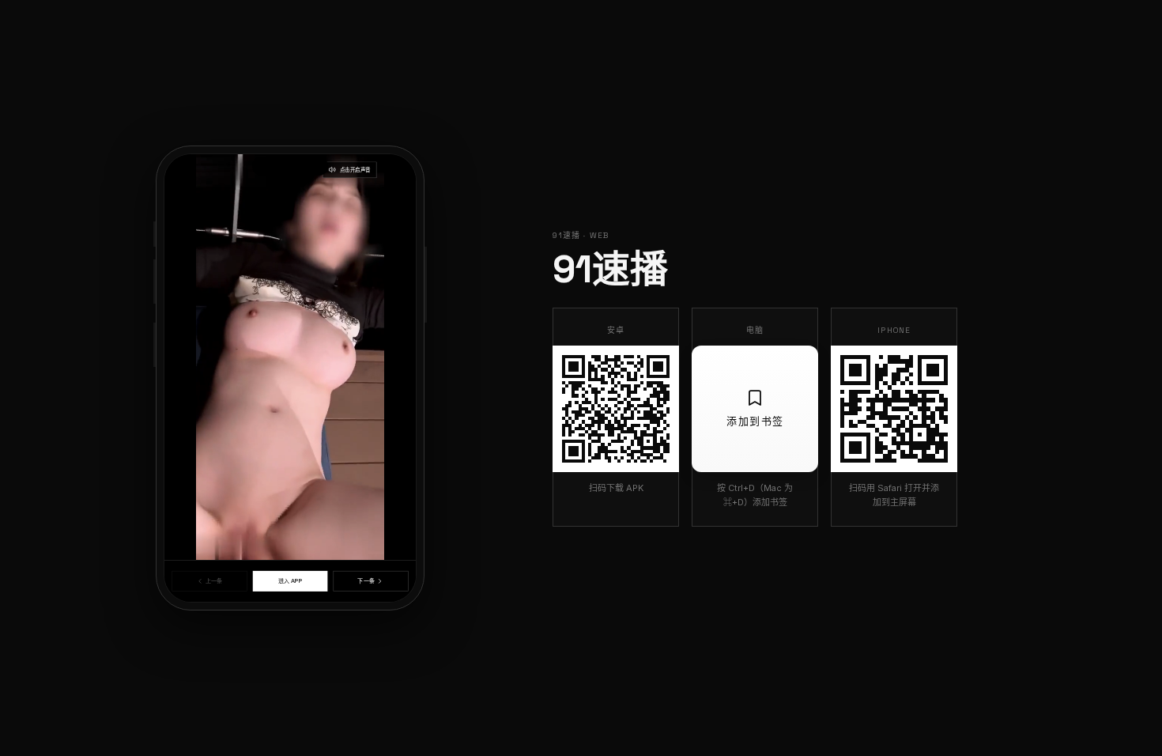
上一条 (214, 580)
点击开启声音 (355, 170)
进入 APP (290, 580)
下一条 (365, 580)
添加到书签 (755, 421)
